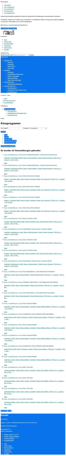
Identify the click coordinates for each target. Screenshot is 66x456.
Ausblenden (4, 28)
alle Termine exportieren (8, 146)
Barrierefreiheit (8, 44)
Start (5, 40)
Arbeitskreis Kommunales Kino (17, 90)
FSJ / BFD (11, 68)
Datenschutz (8, 48)
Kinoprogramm (12, 88)
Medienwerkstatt (13, 78)
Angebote (7, 70)
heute (6, 135)
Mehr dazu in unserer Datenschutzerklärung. (14, 25)
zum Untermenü (9, 9)
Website (9, 438)
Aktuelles (10, 62)
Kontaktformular (9, 440)
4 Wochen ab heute (10, 143)
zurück (9, 411)
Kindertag (10, 72)
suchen (3, 131)
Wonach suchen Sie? (7, 55)
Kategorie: (26, 128)
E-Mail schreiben (11, 436)
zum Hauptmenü (9, 7)
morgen (6, 137)
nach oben (4, 411)
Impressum (7, 46)
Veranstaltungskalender (15, 84)
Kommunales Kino (9, 86)
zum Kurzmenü (8, 11)
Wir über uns (8, 60)
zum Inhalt (7, 5)
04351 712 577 (11, 435)
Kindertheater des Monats (15, 74)
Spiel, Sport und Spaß (14, 80)
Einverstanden (12, 28)
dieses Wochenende (10, 141)
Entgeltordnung (12, 92)
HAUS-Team (8, 42)
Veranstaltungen (9, 82)
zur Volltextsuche (9, 13)
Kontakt (6, 50)
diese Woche (8, 139)
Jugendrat (11, 64)
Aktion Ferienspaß (13, 76)
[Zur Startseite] (8, 34)
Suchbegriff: (4, 128)
